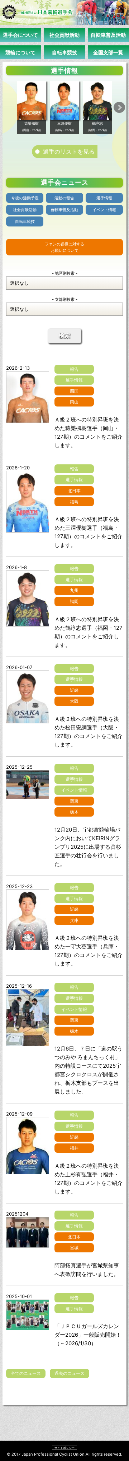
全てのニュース (26, 1373)
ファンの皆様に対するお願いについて (64, 247)
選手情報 (104, 197)
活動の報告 (64, 197)
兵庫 (74, 920)
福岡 (74, 601)
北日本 (74, 490)
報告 (74, 369)
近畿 (74, 690)
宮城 (74, 1247)
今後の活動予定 (25, 197)
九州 (74, 590)
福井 (74, 1148)
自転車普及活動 (108, 35)
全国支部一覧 (108, 52)
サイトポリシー (64, 1448)
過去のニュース (69, 1373)
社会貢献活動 (64, 35)
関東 (74, 801)
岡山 (74, 401)
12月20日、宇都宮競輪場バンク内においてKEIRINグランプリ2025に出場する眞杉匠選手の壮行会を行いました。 (87, 846)
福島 (74, 501)
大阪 (74, 701)
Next (119, 107)
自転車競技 (64, 52)
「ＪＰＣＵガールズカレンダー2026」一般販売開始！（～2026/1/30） (87, 1335)
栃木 (74, 811)
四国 (74, 391)
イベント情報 (104, 209)
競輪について (20, 52)
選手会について (20, 35)
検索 (64, 336)
